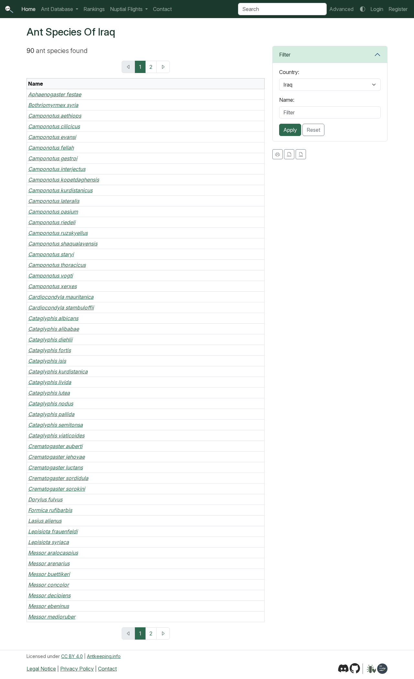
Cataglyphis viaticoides (56, 435)
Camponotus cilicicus (54, 126)
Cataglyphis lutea (49, 393)
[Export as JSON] (301, 154)
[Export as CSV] (289, 154)
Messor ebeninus (48, 606)
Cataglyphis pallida (51, 414)
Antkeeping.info (104, 656)
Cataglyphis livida (49, 382)
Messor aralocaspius (53, 552)
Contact (162, 9)
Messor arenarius (49, 563)
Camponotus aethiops (54, 115)
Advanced (341, 9)
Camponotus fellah (51, 147)
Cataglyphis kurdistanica (58, 371)
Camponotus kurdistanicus (60, 190)
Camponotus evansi (52, 137)
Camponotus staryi (51, 254)
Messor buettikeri (49, 574)
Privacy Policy (77, 668)
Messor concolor (48, 584)
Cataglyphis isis (47, 361)
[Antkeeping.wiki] (382, 668)
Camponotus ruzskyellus (58, 233)
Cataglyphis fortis (49, 350)
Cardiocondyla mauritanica (60, 297)
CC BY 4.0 (72, 656)
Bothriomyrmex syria (53, 105)
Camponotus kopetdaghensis (63, 179)
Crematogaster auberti (55, 446)
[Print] (277, 154)
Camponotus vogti (50, 275)
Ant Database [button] (57, 9)
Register (398, 9)
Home (28, 9)
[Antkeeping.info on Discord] (343, 668)
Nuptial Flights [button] (127, 9)
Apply (290, 130)
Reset (313, 130)
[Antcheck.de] (369, 668)
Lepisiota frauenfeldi (53, 531)
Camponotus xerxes (52, 286)
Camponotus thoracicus (57, 265)
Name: (286, 100)
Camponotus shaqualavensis (62, 243)
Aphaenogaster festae (54, 94)
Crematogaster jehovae (56, 457)
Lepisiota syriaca (48, 542)
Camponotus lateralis (53, 201)
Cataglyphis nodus (50, 403)
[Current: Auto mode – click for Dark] (362, 9)
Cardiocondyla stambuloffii (61, 307)
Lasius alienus (44, 520)
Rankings (94, 9)
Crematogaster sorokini (56, 489)
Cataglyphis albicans (53, 318)
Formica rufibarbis (50, 510)
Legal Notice (41, 668)
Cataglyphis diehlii (50, 339)
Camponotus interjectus (56, 169)
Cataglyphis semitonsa (55, 425)
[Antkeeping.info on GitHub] (355, 668)
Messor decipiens (49, 595)
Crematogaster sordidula (58, 478)
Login (376, 9)
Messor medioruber (51, 616)
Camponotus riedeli (51, 222)
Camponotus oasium (53, 211)
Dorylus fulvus (45, 499)
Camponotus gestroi (52, 158)
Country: (289, 72)
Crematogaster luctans (55, 467)
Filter (284, 54)
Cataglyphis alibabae (53, 329)
